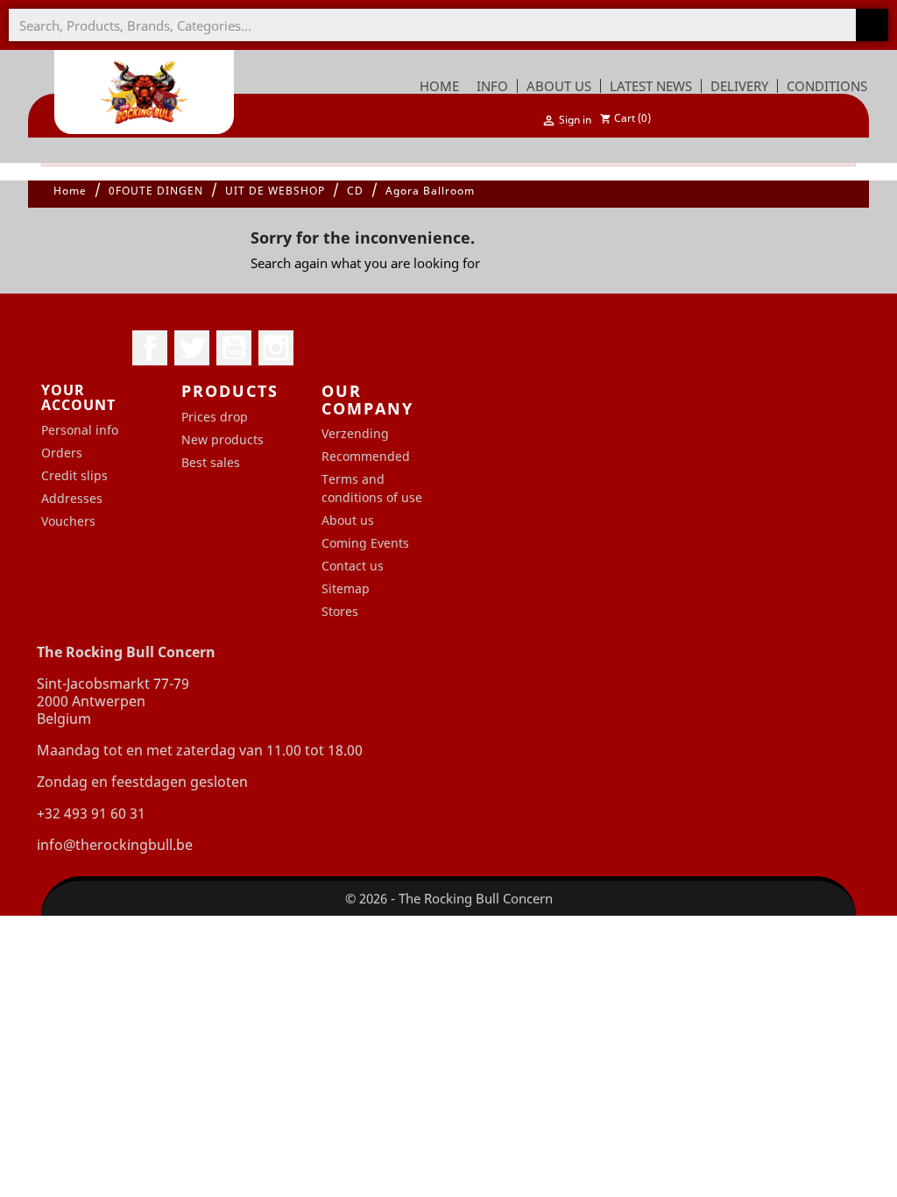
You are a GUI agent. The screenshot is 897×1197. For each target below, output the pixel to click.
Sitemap (345, 588)
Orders (61, 452)
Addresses (71, 498)
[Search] (872, 25)
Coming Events (365, 543)
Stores (339, 611)
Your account (78, 397)
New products (222, 439)
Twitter (191, 347)
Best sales (210, 462)
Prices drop (214, 416)
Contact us (352, 565)
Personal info (79, 429)
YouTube (233, 347)
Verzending (355, 433)
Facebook (149, 347)
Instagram (275, 347)
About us (347, 520)
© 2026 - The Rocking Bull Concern (449, 898)
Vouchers (68, 521)
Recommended (365, 456)
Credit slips (74, 475)
